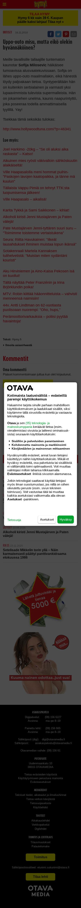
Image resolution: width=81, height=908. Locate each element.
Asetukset (47, 519)
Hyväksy (66, 519)
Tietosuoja (14, 519)
